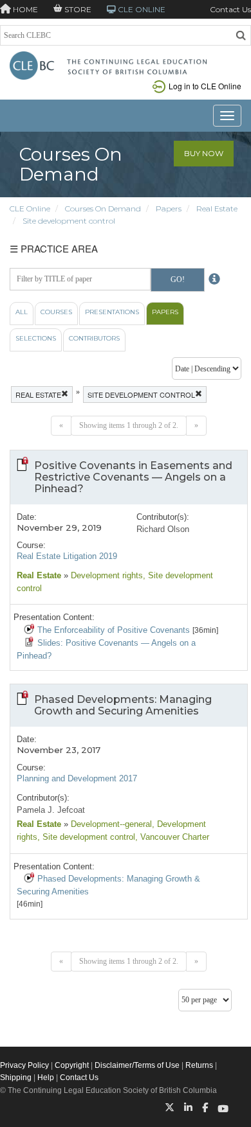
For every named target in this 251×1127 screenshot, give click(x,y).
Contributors (94, 338)
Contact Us (230, 9)
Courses (56, 312)
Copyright (72, 1065)
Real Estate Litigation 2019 (67, 556)
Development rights (105, 575)
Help (45, 1077)
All (21, 312)
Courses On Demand (103, 208)
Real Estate (216, 208)
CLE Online (30, 208)
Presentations (112, 312)
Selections (35, 338)
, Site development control (86, 837)
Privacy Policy (24, 1065)
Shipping (16, 1077)
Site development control (69, 221)
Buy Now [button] (203, 153)
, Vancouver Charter (172, 837)
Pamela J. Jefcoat (51, 810)
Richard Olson (162, 529)
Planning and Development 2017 (77, 778)
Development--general (110, 824)
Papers (168, 208)
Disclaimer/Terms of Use (137, 1065)
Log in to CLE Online (205, 85)
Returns (199, 1065)
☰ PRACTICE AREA (54, 248)
